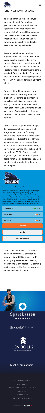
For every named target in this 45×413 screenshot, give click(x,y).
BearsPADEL (22, 391)
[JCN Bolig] (22, 337)
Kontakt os (22, 384)
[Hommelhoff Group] (22, 327)
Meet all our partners (21, 364)
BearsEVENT (22, 395)
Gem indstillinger (23, 238)
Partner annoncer (22, 398)
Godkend (22, 226)
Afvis (22, 232)
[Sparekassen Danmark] (22, 304)
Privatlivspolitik (22, 381)
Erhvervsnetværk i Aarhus (22, 388)
